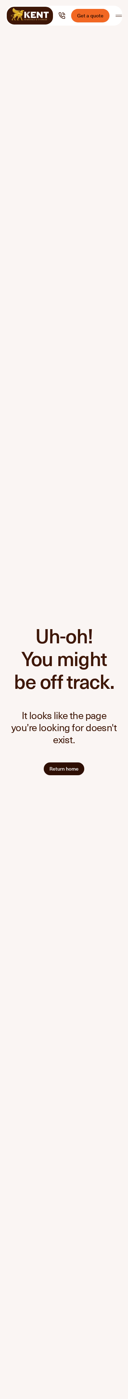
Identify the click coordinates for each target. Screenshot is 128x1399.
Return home (64, 768)
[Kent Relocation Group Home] (30, 16)
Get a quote (90, 15)
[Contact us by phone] (62, 15)
